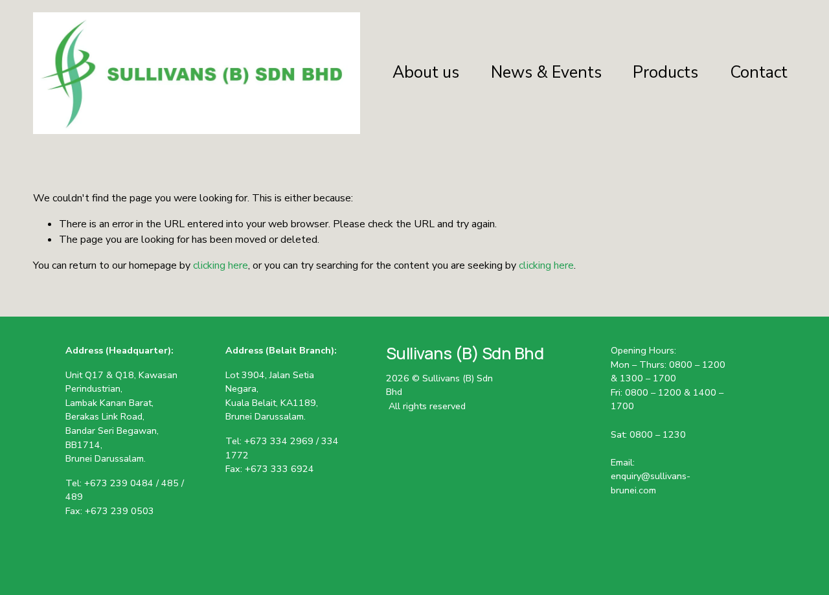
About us (425, 73)
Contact (759, 73)
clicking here (220, 265)
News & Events (546, 73)
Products (665, 73)
